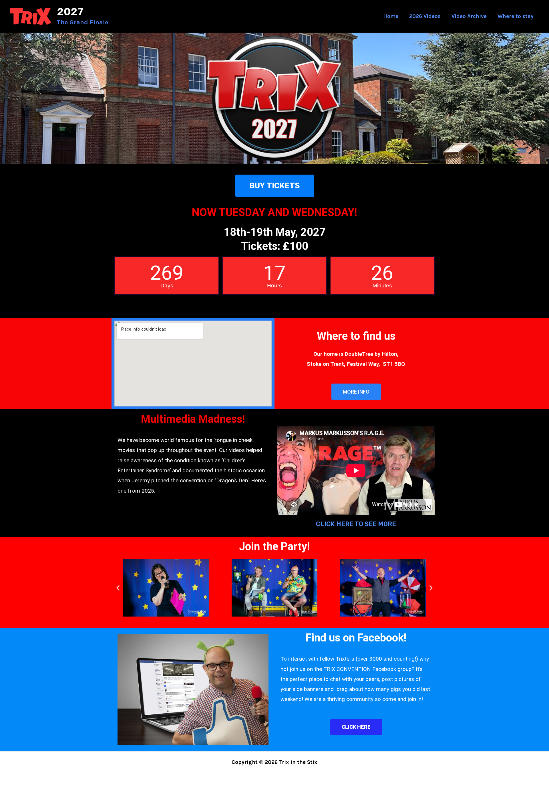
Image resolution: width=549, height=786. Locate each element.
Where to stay (516, 16)
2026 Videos (425, 16)
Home (390, 16)
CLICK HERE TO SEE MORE (356, 524)
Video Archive (469, 16)
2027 (70, 11)
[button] (118, 587)
